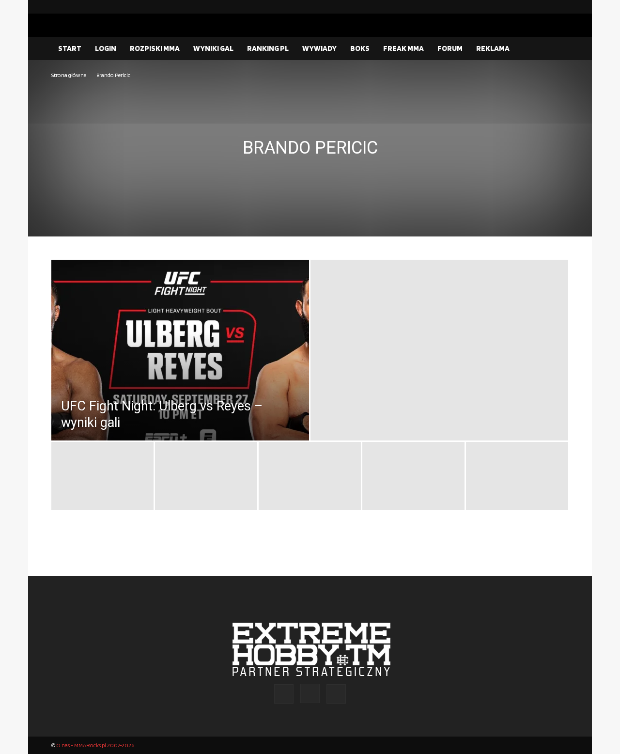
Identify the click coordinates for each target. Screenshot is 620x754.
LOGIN (105, 48)
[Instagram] (546, 7)
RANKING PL (268, 48)
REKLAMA (493, 48)
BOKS (360, 48)
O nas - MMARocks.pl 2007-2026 (95, 745)
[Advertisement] (310, 153)
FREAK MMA (403, 48)
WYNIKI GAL (213, 48)
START (69, 48)
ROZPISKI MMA (155, 48)
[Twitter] (561, 7)
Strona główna (69, 75)
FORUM (450, 48)
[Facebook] (530, 7)
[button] (557, 49)
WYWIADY (319, 48)
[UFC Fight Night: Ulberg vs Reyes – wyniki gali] (180, 372)
